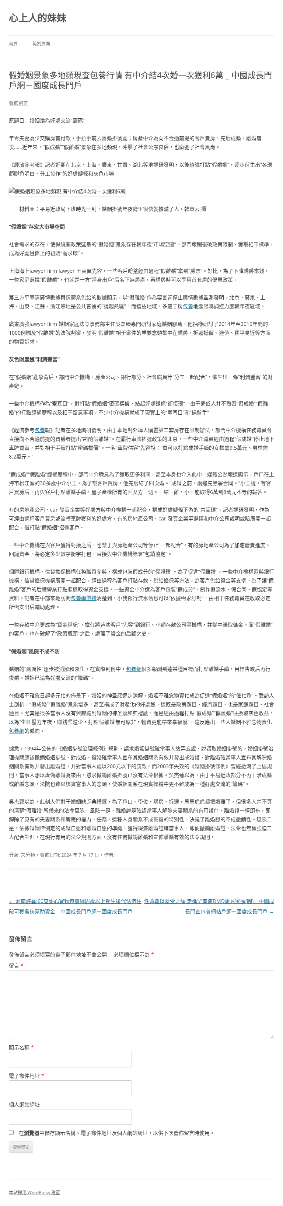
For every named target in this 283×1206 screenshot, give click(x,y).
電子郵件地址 (26, 1075)
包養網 (134, 668)
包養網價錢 (84, 598)
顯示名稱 (21, 1047)
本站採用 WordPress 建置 (34, 1192)
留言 (16, 965)
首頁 (13, 44)
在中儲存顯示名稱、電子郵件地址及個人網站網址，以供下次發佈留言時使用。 (117, 1132)
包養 (188, 306)
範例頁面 (41, 44)
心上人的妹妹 (37, 17)
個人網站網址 (24, 1104)
